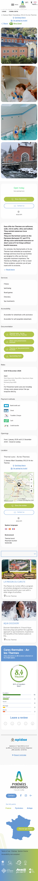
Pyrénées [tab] (19, 808)
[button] (34, 4)
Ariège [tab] (30, 808)
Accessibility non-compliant (10, 854)
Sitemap (14, 851)
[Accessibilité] (31, 2)
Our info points (11, 804)
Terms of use (5, 851)
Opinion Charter (23, 851)
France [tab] (8, 808)
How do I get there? (25, 829)
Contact (11, 796)
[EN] (35, 2)
